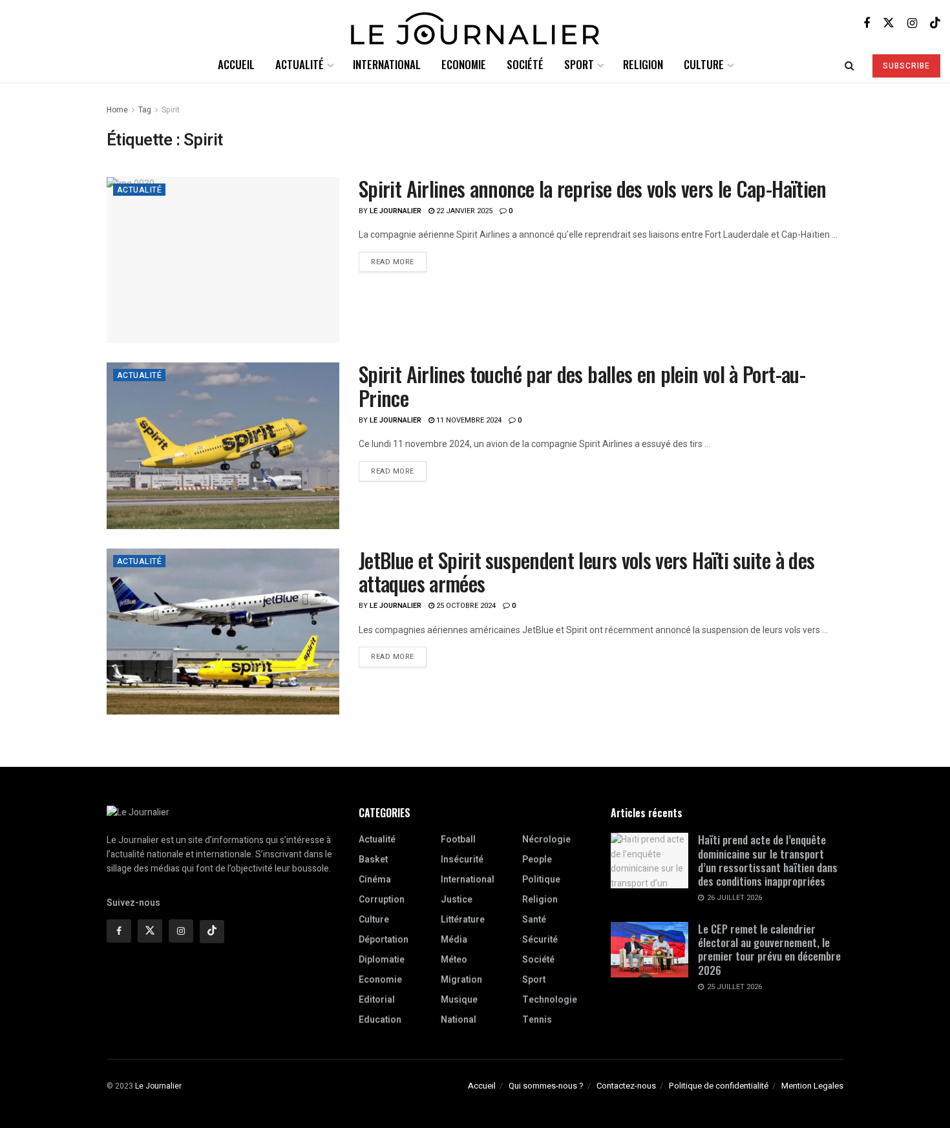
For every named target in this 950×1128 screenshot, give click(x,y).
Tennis (537, 1020)
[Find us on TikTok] (935, 23)
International (387, 64)
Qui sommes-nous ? (546, 1086)
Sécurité (540, 939)
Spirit (171, 110)
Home (117, 110)
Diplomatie (382, 959)
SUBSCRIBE (906, 66)
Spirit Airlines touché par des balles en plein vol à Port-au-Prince (582, 386)
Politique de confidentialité (718, 1086)
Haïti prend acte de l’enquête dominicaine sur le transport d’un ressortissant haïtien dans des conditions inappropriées (768, 860)
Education (380, 1020)
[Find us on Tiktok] (212, 931)
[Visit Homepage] (475, 24)
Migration (461, 980)
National (458, 1020)
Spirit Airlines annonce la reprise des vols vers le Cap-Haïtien (593, 188)
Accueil (236, 64)
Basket (373, 859)
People (537, 859)
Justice (456, 899)
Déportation (383, 939)
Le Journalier (395, 210)
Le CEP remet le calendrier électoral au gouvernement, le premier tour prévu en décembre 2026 (769, 949)
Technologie (549, 1000)
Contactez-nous (626, 1086)
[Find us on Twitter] (888, 23)
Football (458, 839)
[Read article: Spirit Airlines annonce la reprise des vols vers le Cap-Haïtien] (223, 260)
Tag (144, 110)
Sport (579, 64)
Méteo (454, 959)
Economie (463, 64)
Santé (534, 919)
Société (525, 64)
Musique (459, 1000)
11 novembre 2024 (467, 420)
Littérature (463, 919)
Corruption (382, 899)
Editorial (377, 1000)
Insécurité (462, 859)
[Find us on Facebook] (866, 23)
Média (454, 939)
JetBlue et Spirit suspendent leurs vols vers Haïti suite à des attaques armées (586, 572)
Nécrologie (546, 839)
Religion (643, 64)
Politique (541, 879)
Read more (399, 259)
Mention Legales (812, 1086)
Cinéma (375, 879)
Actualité (299, 64)
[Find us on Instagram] (912, 23)
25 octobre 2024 (465, 605)
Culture (704, 64)
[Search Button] (849, 65)
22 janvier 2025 (463, 210)
